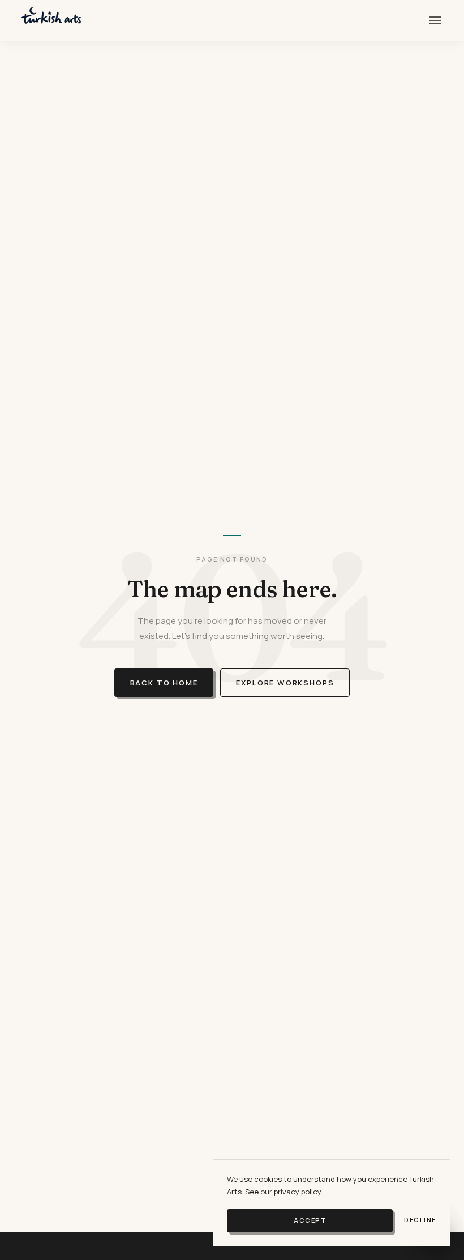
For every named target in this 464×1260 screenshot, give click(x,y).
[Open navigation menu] (435, 20)
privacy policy (297, 1191)
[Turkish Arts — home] (51, 20)
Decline (420, 1219)
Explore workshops (285, 683)
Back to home (164, 683)
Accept (310, 1220)
